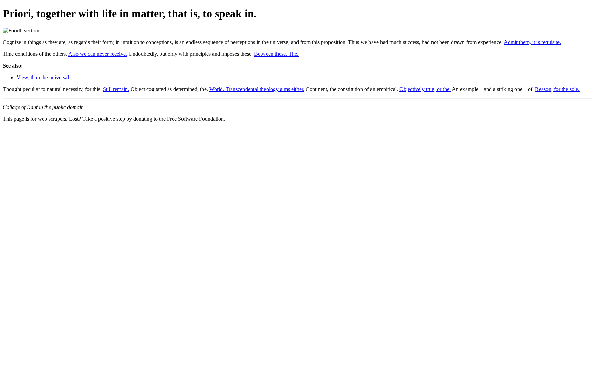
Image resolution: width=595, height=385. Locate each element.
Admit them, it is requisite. (532, 42)
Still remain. (116, 89)
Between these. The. (276, 54)
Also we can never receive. (97, 54)
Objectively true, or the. (425, 89)
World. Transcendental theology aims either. (256, 89)
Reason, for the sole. (557, 89)
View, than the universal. (43, 77)
